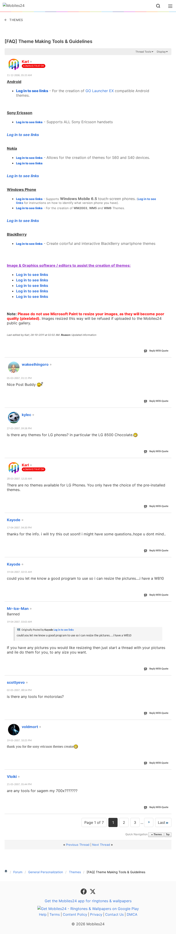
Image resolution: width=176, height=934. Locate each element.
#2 (167, 361)
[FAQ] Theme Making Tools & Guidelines (48, 41)
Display (161, 51)
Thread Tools (143, 51)
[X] (93, 891)
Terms (55, 914)
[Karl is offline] (13, 64)
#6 (167, 561)
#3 (167, 412)
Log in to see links (32, 90)
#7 (167, 606)
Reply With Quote (158, 351)
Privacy (96, 914)
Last (161, 822)
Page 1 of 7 (94, 822)
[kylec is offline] (13, 417)
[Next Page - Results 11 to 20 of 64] (148, 822)
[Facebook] (84, 891)
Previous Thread (77, 844)
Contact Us (114, 914)
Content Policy (75, 914)
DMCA (132, 914)
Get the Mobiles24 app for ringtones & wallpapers (88, 901)
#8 (167, 679)
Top (168, 834)
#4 (167, 462)
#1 (167, 59)
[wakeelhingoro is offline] (13, 367)
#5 (167, 517)
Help (43, 914)
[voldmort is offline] (13, 729)
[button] (158, 6)
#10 (167, 774)
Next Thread (101, 844)
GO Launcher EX (99, 90)
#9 (167, 724)
